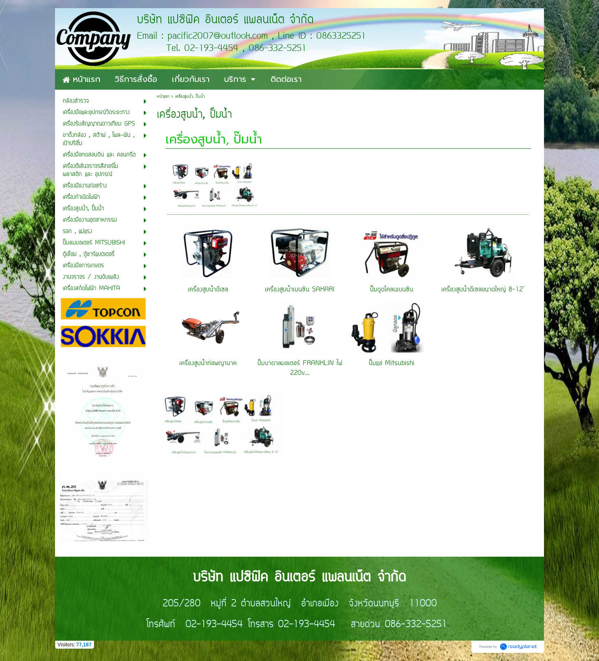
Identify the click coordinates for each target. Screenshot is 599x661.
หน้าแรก (163, 97)
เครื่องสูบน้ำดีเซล (208, 290)
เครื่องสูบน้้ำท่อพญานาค (208, 363)
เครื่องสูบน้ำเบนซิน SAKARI (300, 290)
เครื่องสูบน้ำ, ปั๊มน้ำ (213, 139)
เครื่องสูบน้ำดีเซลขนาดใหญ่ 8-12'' (483, 290)
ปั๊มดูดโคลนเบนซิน (391, 290)
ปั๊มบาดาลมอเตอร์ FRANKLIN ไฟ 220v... (300, 368)
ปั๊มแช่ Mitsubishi (391, 363)
